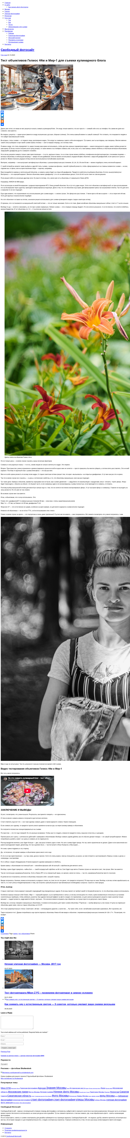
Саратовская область (19, 1095)
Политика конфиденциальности (16, 1130)
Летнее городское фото (94, 1088)
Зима (68, 1088)
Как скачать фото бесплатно (18, 7)
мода (116, 1096)
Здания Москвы (56, 1087)
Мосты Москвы (34, 1092)
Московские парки (18, 1091)
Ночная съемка (46, 1092)
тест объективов (24, 933)
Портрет (107, 1092)
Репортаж (8, 16)
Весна (18, 1088)
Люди (103, 1088)
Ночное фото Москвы (66, 1091)
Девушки (42, 1087)
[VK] (65, 118)
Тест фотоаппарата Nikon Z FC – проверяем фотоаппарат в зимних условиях (49, 992)
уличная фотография (116, 1099)
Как (9, 22)
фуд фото (16, 1103)
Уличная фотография (12, 13)
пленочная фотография (21, 1100)
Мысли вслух (9, 29)
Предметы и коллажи (15, 40)
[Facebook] (65, 112)
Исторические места (77, 1088)
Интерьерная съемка (15, 42)
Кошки (87, 1088)
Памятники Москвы (97, 1092)
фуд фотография (25, 1103)
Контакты (8, 44)
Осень (87, 1092)
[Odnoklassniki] (65, 121)
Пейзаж (11, 33)
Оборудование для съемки (17, 27)
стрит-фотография (42, 1099)
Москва (7, 9)
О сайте (7, 5)
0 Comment (5, 933)
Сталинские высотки (40, 1096)
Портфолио (9, 31)
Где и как (8, 18)
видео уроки (95, 1096)
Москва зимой (109, 1088)
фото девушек (7, 1102)
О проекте (8, 1128)
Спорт (33, 1096)
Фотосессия (73, 1096)
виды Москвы (107, 1095)
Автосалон (13, 1088)
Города (7, 11)
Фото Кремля (48, 1096)
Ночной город (82, 1092)
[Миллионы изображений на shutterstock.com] (17, 1072)
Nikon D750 (6, 1087)
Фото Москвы (60, 1095)
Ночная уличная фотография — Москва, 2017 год (33, 963)
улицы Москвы (85, 1099)
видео (15, 933)
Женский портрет (14, 38)
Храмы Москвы (82, 1096)
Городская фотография (16, 35)
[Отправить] (65, 124)
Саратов (124, 1091)
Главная (7, 3)
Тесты (10, 24)
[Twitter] (65, 115)
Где (9, 20)
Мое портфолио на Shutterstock (12, 1078)
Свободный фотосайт (14, 1136)
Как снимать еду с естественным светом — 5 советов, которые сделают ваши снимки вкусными (60, 1004)
